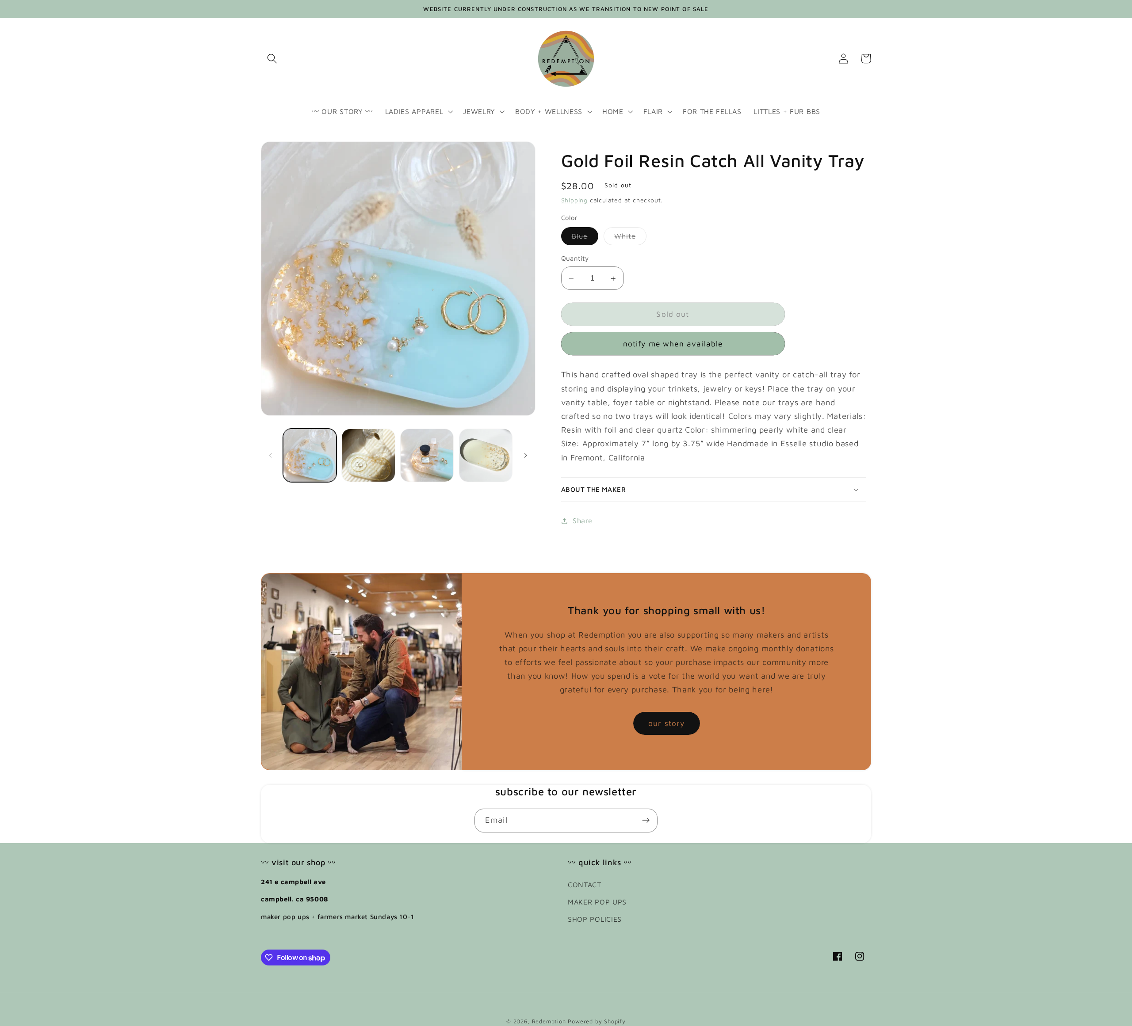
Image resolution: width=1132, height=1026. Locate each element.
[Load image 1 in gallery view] (310, 455)
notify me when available (673, 343)
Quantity (575, 258)
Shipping (574, 200)
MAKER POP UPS (597, 901)
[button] (272, 58)
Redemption (549, 1021)
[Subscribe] (646, 820)
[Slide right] (525, 455)
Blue (585, 238)
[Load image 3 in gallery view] (427, 455)
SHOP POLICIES (595, 919)
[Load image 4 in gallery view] (485, 455)
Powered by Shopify (597, 1021)
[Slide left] (270, 455)
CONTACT (584, 884)
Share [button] (582, 521)
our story (666, 723)
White (630, 238)
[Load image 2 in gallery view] (368, 455)
